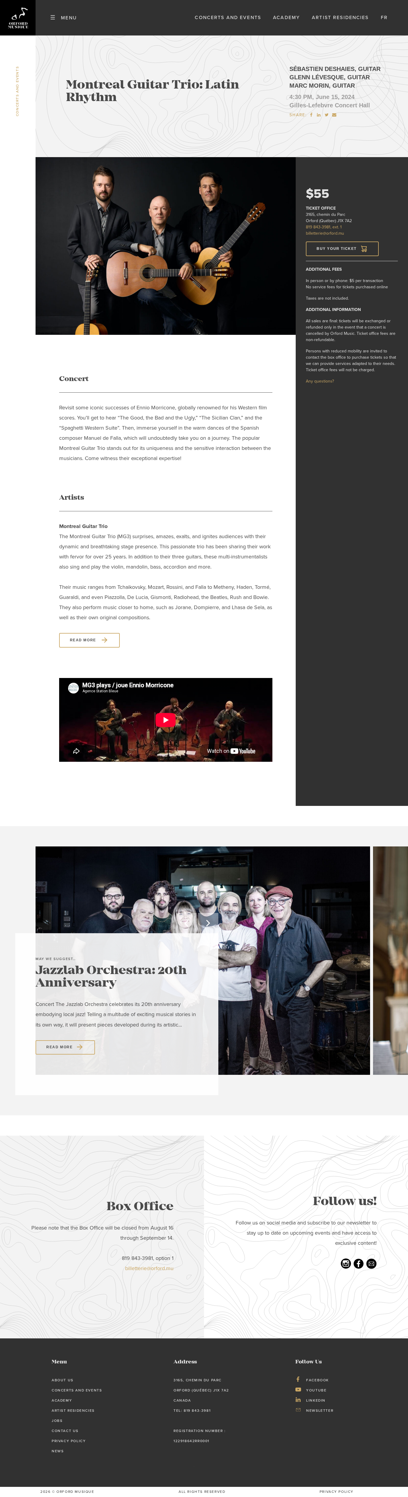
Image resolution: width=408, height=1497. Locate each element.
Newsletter (319, 1410)
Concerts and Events (228, 18)
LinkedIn (316, 1400)
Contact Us (65, 1431)
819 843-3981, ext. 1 (324, 227)
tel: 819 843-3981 (192, 1410)
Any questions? (320, 381)
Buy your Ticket (337, 249)
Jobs (57, 1421)
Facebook (317, 1380)
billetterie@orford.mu (325, 233)
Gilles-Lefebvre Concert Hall (329, 105)
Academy (286, 18)
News (58, 1451)
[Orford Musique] (18, 17)
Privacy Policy (69, 1441)
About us (62, 1380)
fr (384, 18)
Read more (84, 640)
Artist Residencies (340, 18)
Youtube (316, 1390)
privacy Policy (337, 1492)
